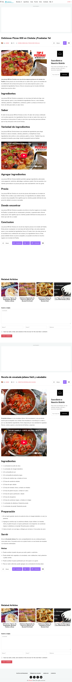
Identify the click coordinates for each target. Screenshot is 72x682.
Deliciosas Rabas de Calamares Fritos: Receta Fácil (44, 299)
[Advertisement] (36, 19)
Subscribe (64, 74)
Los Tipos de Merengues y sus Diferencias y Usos (62, 298)
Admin (7, 43)
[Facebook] (65, 43)
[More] (69, 43)
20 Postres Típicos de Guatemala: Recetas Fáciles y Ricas (9, 299)
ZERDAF (30, 680)
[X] (37, 677)
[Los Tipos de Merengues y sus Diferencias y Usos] (62, 289)
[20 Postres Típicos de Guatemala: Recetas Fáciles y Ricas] (9, 289)
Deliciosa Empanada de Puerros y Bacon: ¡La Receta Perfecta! (27, 299)
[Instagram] (34, 677)
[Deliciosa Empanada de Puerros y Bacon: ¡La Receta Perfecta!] (27, 289)
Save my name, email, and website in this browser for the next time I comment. (25, 332)
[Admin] (2, 43)
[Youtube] (41, 677)
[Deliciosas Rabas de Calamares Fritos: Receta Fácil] (44, 289)
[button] (3, 2)
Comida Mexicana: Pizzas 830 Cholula (29, 43)
